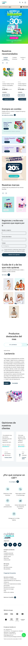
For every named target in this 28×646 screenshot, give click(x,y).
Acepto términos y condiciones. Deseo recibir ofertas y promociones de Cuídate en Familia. (14, 250)
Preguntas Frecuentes (10, 573)
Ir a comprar (12, 481)
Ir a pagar (5, 383)
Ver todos (4, 274)
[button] (20, 2)
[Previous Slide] (3, 63)
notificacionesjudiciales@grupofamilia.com (13, 636)
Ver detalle (15, 383)
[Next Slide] (7, 63)
